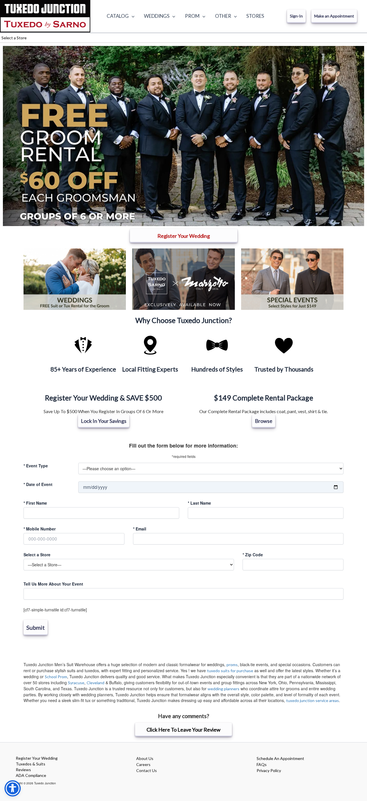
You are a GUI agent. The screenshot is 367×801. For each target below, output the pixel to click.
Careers (143, 764)
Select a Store (37, 554)
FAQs (262, 764)
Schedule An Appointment (280, 758)
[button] (131, 16)
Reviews (23, 769)
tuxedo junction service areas (312, 700)
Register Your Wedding (37, 758)
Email (139, 529)
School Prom (56, 676)
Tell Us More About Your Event (53, 584)
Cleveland (95, 682)
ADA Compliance (31, 775)
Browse (263, 421)
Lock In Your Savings (103, 421)
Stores (255, 16)
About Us (144, 758)
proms (232, 664)
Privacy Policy (269, 770)
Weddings (156, 16)
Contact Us (146, 770)
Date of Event (38, 484)
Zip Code (253, 554)
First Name (35, 503)
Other (223, 16)
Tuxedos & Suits (30, 763)
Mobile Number (40, 529)
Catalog (118, 16)
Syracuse (76, 682)
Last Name (199, 503)
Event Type (36, 465)
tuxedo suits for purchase (230, 670)
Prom (192, 16)
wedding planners (223, 688)
